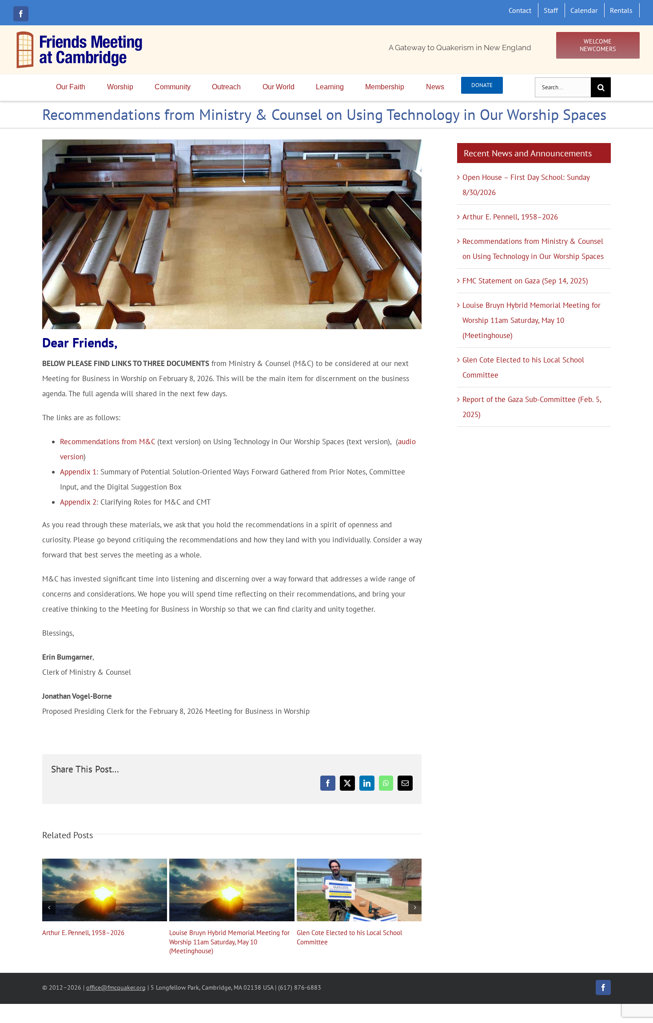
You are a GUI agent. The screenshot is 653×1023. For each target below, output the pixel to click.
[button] (49, 907)
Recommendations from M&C (107, 441)
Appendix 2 (78, 502)
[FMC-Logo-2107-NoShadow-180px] (80, 33)
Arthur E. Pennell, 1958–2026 (104, 889)
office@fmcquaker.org (116, 987)
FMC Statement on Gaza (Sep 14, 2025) (525, 281)
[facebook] (20, 13)
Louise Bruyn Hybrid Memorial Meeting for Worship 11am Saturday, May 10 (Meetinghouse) (232, 889)
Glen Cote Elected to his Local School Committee (359, 889)
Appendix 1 (78, 472)
